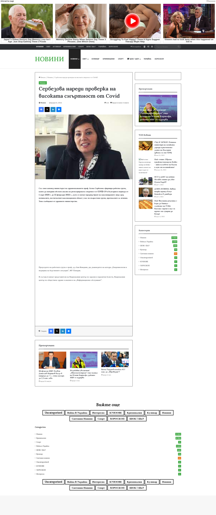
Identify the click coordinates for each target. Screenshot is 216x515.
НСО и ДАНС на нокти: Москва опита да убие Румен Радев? (164, 179)
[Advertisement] (84, 245)
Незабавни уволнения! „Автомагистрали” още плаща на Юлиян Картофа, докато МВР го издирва (84, 374)
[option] (158, 108)
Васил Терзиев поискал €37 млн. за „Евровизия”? (113, 370)
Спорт (101, 418)
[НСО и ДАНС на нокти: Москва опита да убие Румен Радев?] (145, 180)
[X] (47, 109)
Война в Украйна (146, 242)
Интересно (144, 270)
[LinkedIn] (53, 109)
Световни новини (147, 254)
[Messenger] (58, 109)
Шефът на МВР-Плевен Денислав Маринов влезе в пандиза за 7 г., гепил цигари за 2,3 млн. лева (51, 374)
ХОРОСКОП (145, 266)
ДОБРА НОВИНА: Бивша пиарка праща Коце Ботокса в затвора (165, 191)
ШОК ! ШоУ (145, 246)
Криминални (134, 412)
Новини (50, 77)
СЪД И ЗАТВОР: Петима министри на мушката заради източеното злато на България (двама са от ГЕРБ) (165, 147)
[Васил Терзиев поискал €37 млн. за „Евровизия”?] (115, 359)
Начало (43, 77)
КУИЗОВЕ (144, 262)
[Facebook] (41, 109)
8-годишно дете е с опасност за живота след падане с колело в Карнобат (157, 116)
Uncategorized (146, 258)
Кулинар (143, 250)
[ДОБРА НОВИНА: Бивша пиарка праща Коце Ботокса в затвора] (145, 192)
